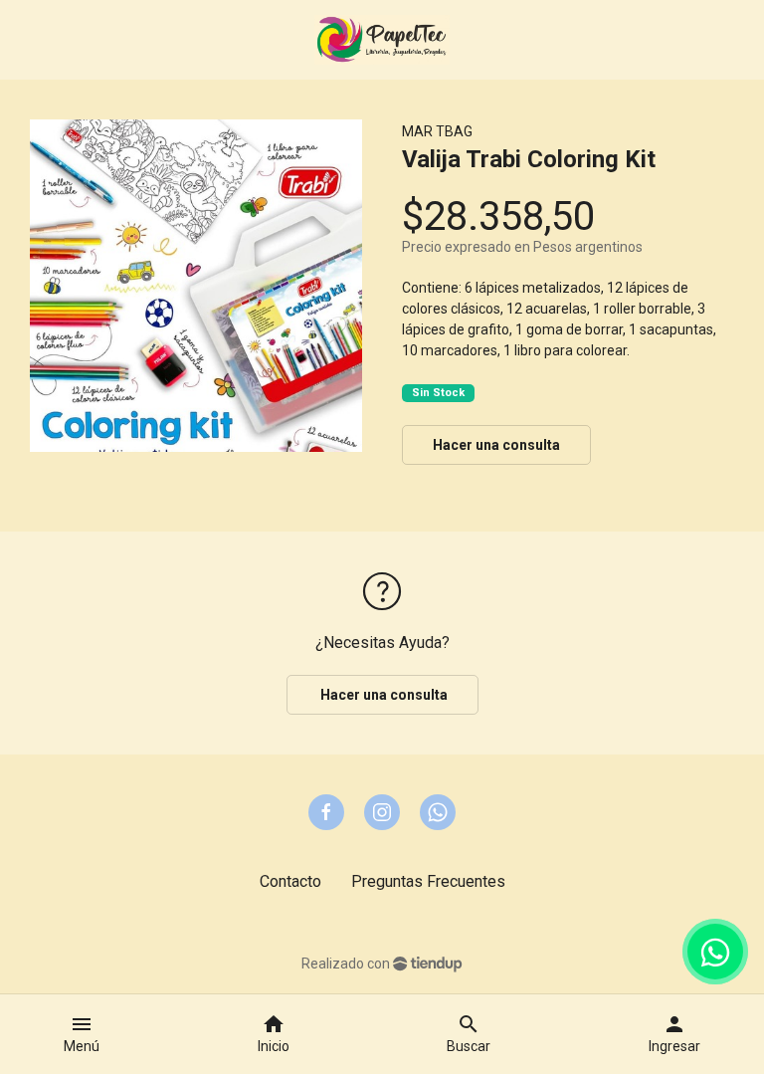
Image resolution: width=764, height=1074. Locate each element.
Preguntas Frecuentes (428, 881)
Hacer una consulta (496, 445)
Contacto (290, 881)
